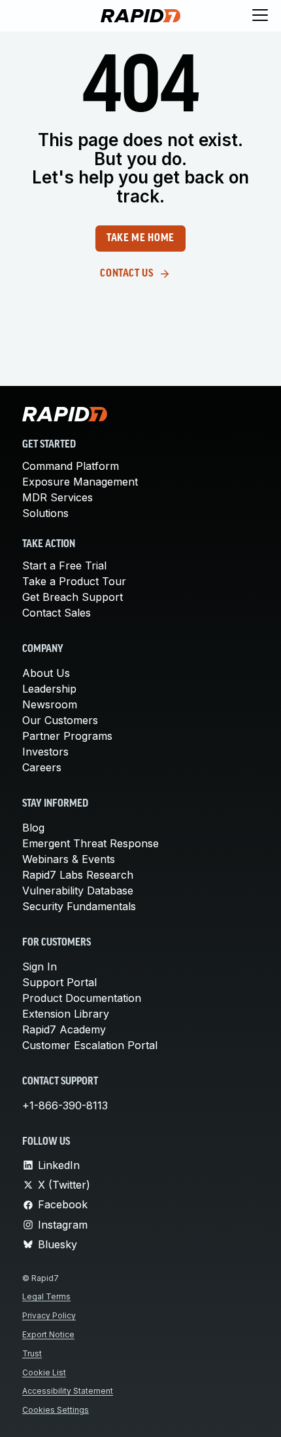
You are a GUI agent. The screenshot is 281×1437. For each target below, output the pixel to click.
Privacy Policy (49, 1315)
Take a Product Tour (74, 581)
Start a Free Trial (64, 565)
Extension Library (65, 1013)
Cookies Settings (55, 1410)
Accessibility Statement (67, 1391)
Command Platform (70, 465)
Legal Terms (46, 1296)
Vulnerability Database (77, 890)
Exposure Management (80, 481)
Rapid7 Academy (64, 1029)
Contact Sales (56, 612)
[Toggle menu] (260, 16)
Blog (33, 827)
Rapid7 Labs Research (77, 874)
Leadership (49, 688)
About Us (46, 673)
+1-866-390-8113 (65, 1105)
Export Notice (48, 1334)
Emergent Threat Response (90, 843)
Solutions (45, 513)
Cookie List (44, 1372)
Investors (45, 751)
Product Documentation (81, 998)
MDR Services (57, 497)
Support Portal (59, 982)
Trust (32, 1353)
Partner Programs (67, 735)
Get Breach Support (72, 597)
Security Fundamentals (79, 906)
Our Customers (60, 720)
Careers (41, 767)
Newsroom (49, 704)
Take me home (140, 238)
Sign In (39, 966)
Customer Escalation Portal (89, 1045)
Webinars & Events (68, 859)
